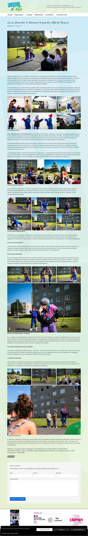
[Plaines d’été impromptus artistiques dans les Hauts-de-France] (15, 6)
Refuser (61, 529)
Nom (11, 473)
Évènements (39, 15)
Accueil (10, 15)
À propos (29, 15)
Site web (58, 473)
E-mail (35, 473)
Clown (19, 26)
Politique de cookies (6, 533)
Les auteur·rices (62, 15)
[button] (23, 14)
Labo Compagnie (47, 82)
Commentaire (14, 479)
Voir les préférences (78, 529)
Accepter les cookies (44, 529)
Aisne (16, 26)
